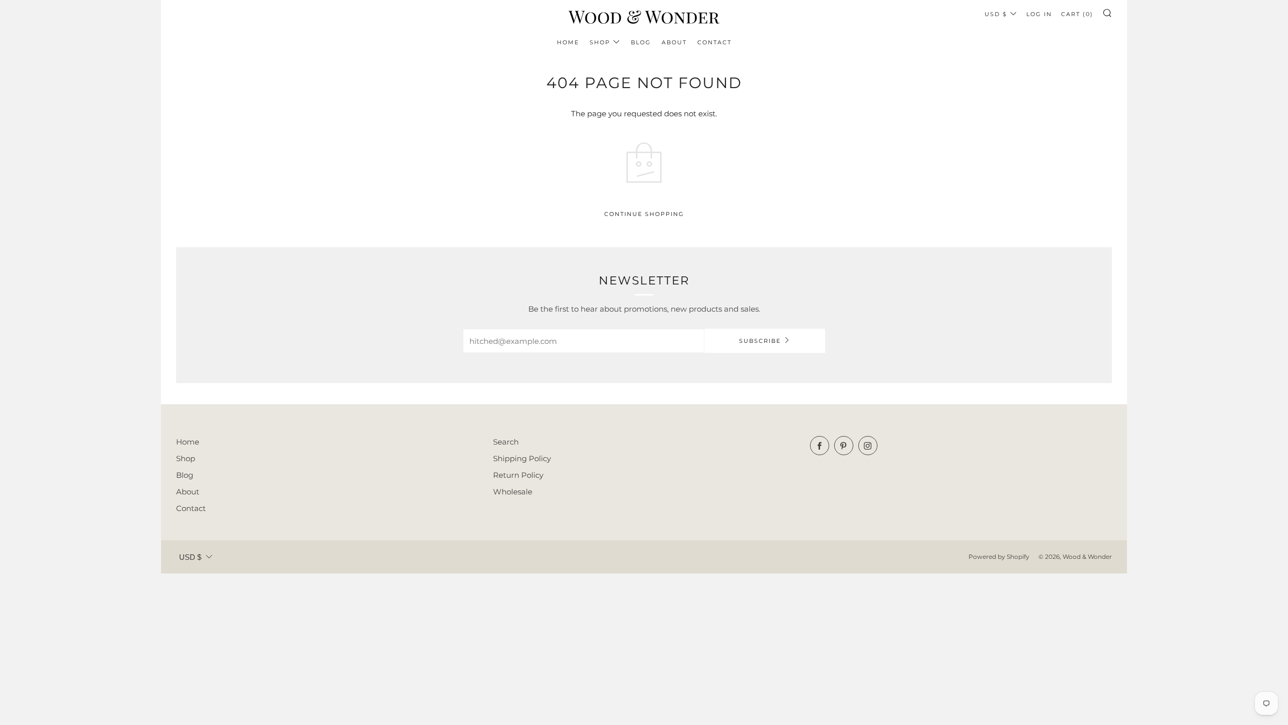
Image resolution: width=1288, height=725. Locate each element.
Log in (1039, 14)
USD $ (996, 14)
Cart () (1077, 14)
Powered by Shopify (999, 556)
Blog (641, 42)
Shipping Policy (522, 458)
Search (506, 442)
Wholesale (512, 491)
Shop (600, 42)
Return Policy (518, 475)
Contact (714, 42)
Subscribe (760, 340)
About (674, 42)
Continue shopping (644, 214)
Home (568, 42)
